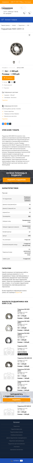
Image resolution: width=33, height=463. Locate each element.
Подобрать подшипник (16, 180)
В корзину (9, 78)
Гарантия (18, 292)
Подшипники (16, 426)
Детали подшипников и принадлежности (16, 438)
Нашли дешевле (8, 85)
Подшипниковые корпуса (16, 432)
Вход (22, 2)
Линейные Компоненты (16, 435)
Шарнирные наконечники (16, 449)
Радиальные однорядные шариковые (27, 198)
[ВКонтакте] (3, 124)
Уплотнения (16, 446)
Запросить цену (24, 355)
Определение (5, 2)
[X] (10, 124)
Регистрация (28, 2)
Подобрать (16, 400)
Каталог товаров (11, 20)
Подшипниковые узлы (16, 429)
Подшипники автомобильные (16, 440)
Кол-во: (5, 82)
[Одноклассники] (5, 124)
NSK (29, 216)
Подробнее (5, 100)
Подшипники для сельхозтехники (16, 443)
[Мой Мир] (8, 124)
